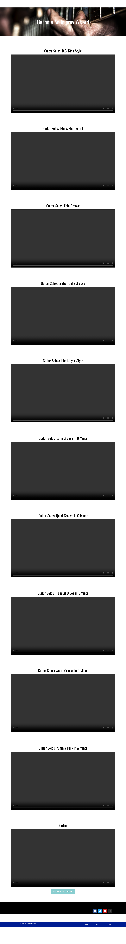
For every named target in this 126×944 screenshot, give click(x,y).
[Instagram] (110, 911)
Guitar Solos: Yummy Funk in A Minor (63, 748)
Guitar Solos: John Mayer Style (63, 360)
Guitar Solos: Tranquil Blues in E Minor (63, 593)
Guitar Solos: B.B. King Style (63, 51)
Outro (63, 825)
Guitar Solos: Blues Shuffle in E (63, 128)
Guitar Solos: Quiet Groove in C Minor (63, 515)
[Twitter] (100, 911)
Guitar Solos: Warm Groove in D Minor (63, 670)
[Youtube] (105, 911)
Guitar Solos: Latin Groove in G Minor (63, 438)
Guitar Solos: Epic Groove (63, 205)
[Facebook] (95, 911)
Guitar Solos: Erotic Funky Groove (63, 283)
